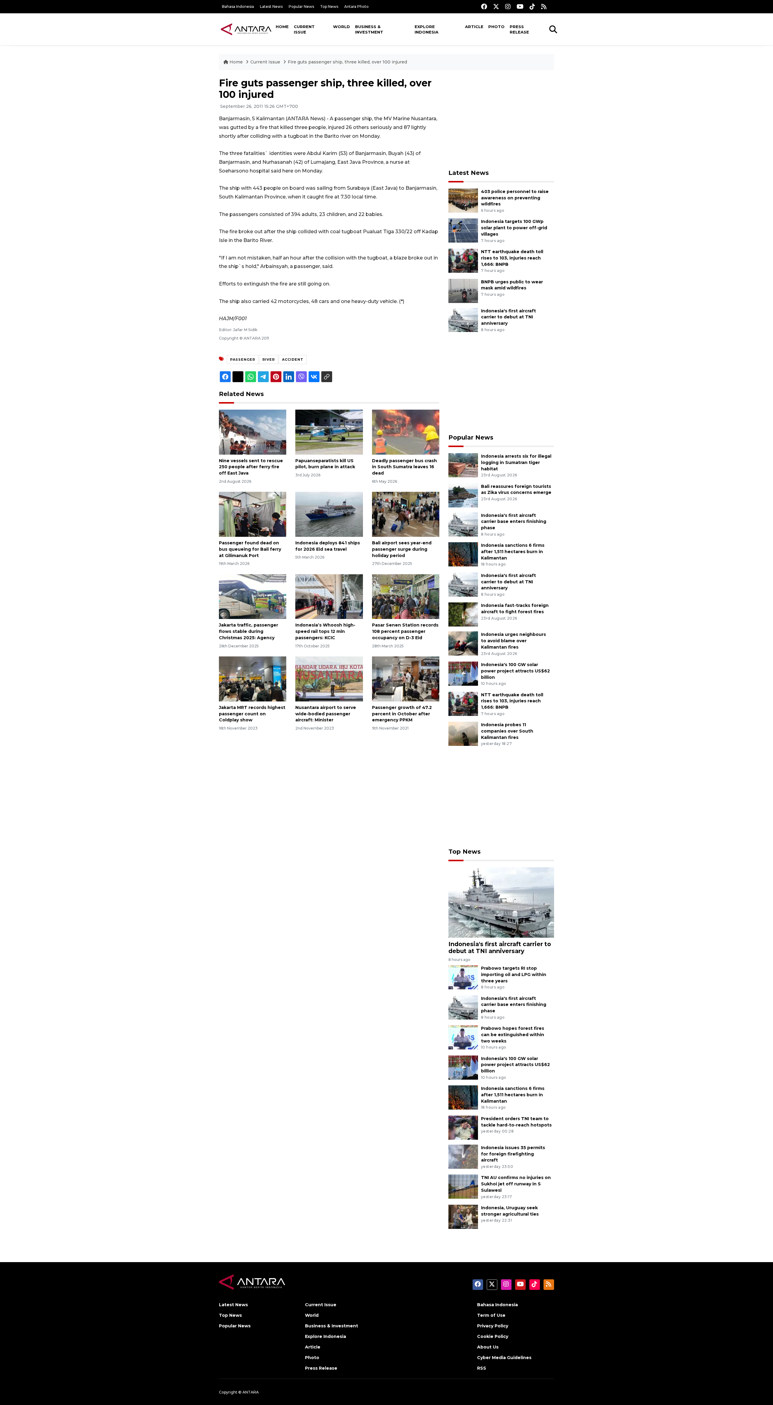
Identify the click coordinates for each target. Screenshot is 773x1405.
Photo (496, 26)
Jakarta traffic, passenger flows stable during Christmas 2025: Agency (248, 631)
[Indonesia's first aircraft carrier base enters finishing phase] (463, 524)
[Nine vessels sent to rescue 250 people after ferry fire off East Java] (252, 431)
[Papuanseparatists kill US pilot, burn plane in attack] (329, 431)
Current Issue (304, 29)
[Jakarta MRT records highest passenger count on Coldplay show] (252, 679)
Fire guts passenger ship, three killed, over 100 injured (347, 62)
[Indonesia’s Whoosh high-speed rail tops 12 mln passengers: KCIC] (329, 596)
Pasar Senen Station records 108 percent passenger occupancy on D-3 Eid (405, 631)
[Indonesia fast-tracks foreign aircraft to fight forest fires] (463, 614)
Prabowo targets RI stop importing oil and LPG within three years (513, 974)
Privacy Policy (492, 1326)
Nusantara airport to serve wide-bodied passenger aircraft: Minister (325, 714)
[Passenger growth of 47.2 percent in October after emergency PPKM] (405, 679)
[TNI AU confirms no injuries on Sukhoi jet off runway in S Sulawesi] (463, 1186)
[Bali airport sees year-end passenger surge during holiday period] (405, 514)
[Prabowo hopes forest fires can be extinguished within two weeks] (463, 1037)
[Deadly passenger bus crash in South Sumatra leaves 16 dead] (405, 431)
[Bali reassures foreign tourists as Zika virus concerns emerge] (463, 495)
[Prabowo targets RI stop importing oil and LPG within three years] (463, 977)
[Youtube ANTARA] (520, 6)
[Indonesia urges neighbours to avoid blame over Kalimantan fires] (463, 643)
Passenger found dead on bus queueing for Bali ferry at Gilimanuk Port (250, 549)
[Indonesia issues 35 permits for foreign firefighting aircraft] (463, 1156)
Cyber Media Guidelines (504, 1357)
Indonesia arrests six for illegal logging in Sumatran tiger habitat (516, 462)
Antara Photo (356, 6)
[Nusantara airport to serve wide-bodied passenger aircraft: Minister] (329, 679)
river (268, 359)
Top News (329, 6)
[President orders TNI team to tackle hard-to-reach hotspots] (463, 1127)
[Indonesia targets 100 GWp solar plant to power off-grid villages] (463, 230)
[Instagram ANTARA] (508, 6)
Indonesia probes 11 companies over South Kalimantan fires (507, 731)
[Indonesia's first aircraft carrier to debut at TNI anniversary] (463, 319)
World (341, 26)
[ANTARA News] (246, 29)
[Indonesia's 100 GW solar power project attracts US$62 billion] (463, 673)
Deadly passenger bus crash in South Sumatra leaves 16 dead (404, 467)
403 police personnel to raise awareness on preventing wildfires (515, 198)
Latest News (271, 6)
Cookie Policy (492, 1336)
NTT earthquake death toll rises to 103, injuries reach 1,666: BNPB (512, 258)
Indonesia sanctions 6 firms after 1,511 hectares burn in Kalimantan (512, 552)
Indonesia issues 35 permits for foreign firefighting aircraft (513, 1154)
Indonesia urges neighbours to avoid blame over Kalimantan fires (513, 641)
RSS (481, 1368)
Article (474, 26)
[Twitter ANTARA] (496, 6)
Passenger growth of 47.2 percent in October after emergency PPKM (402, 714)
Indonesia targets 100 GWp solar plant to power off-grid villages (514, 228)
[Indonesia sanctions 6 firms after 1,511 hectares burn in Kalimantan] (463, 554)
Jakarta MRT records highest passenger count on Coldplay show (252, 714)
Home (282, 26)
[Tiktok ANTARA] (532, 6)
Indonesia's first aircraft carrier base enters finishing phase (513, 522)
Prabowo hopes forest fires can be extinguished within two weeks (512, 1035)
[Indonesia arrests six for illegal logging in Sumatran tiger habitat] (463, 465)
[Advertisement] (501, 119)
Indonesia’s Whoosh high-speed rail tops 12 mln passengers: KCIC (325, 631)
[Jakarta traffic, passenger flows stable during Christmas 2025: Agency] (252, 596)
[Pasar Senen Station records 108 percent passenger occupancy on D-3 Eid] (405, 596)
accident (292, 359)
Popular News (301, 6)
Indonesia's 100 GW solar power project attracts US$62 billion (515, 671)
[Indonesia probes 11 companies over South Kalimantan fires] (463, 733)
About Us (488, 1347)
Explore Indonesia (426, 29)
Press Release (519, 29)
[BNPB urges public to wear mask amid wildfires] (463, 290)
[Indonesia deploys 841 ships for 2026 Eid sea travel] (329, 514)
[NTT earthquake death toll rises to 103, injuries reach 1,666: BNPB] (463, 260)
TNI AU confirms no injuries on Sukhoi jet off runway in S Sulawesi (516, 1184)
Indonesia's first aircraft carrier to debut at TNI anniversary (508, 317)
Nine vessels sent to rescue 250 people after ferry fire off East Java (251, 467)
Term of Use (491, 1315)
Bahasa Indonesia (238, 6)
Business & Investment (369, 29)
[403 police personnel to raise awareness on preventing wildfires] (463, 200)
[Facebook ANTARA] (484, 6)
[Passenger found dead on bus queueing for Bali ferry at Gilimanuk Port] (252, 514)
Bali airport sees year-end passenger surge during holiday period (401, 549)
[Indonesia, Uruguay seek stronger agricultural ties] (463, 1216)
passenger (242, 359)
